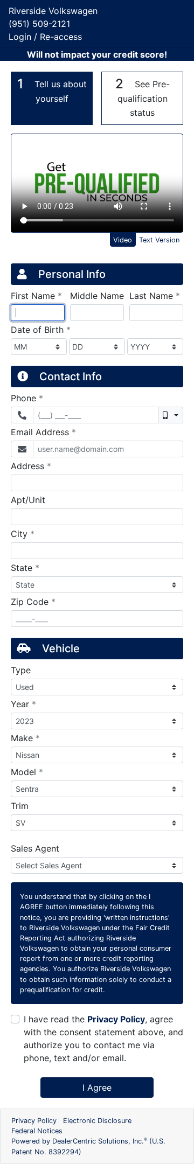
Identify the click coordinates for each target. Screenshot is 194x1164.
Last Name (154, 295)
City (22, 533)
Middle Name (97, 295)
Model (27, 771)
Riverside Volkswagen (53, 10)
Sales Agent (35, 848)
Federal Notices (37, 1131)
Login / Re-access (45, 36)
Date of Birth (41, 329)
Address (31, 465)
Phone (27, 397)
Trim (20, 805)
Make (25, 737)
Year (23, 703)
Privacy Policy (116, 1019)
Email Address (43, 431)
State (25, 567)
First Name (36, 295)
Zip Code (33, 601)
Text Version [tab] (159, 240)
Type (21, 670)
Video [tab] (122, 240)
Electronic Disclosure (97, 1121)
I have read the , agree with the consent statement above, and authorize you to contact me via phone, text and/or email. (103, 1038)
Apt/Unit (28, 499)
